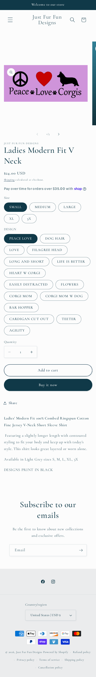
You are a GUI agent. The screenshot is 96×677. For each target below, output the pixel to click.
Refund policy (82, 652)
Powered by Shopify (55, 652)
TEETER (69, 319)
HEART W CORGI (24, 273)
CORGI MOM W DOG (64, 296)
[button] (10, 19)
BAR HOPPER (21, 307)
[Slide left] (37, 134)
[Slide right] (59, 134)
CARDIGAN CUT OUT (29, 319)
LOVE (14, 250)
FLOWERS (70, 284)
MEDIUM (43, 207)
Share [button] (13, 403)
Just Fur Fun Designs (29, 652)
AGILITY (17, 330)
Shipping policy (74, 659)
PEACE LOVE (20, 238)
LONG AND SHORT (26, 261)
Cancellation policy (50, 667)
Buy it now (48, 385)
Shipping (9, 179)
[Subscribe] (80, 550)
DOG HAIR (55, 238)
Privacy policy (25, 659)
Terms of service (49, 659)
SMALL (15, 207)
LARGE (70, 207)
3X (29, 218)
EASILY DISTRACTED (28, 284)
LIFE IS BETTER (71, 261)
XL (11, 218)
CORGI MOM (20, 296)
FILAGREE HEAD (47, 250)
